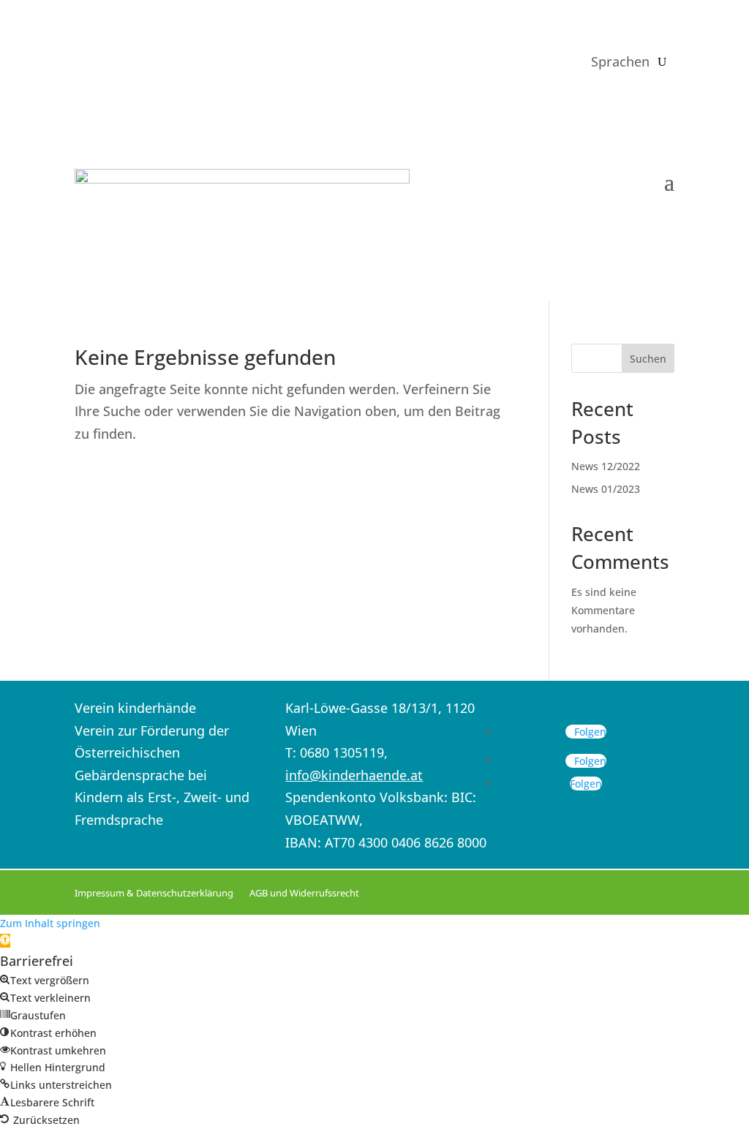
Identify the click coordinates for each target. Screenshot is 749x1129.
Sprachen (620, 61)
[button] (5, 941)
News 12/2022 (605, 466)
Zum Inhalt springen (50, 923)
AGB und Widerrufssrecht (304, 892)
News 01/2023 (605, 489)
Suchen (648, 359)
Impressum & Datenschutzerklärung (154, 892)
